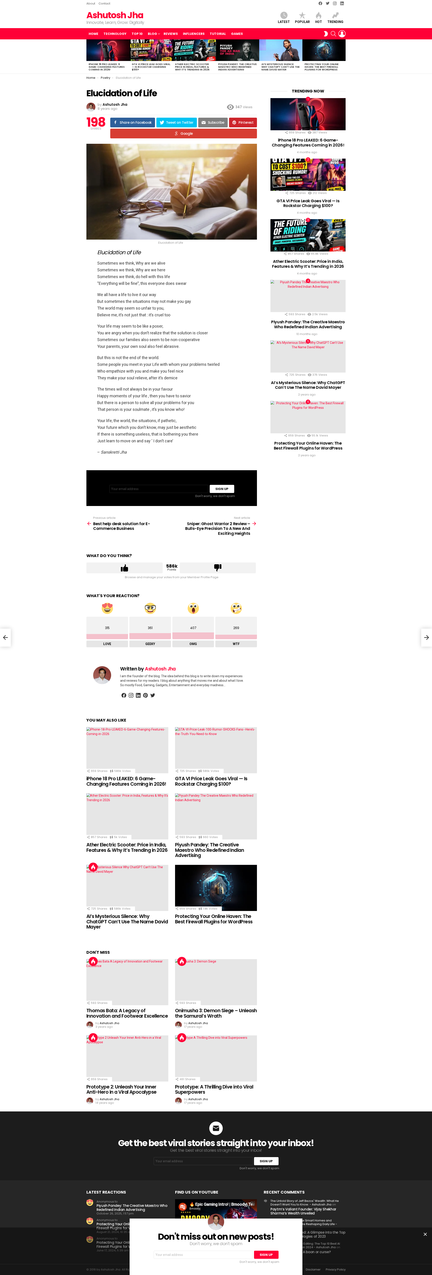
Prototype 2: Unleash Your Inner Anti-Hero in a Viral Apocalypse (121, 1089)
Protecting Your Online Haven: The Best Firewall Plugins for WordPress (322, 66)
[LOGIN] (342, 33)
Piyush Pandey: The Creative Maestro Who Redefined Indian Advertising (237, 66)
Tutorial (218, 33)
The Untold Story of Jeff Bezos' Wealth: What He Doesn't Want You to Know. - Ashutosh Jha (304, 1203)
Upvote (124, 567)
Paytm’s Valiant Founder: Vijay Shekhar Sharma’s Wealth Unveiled (303, 1211)
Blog (152, 33)
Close (425, 1234)
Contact (104, 3)
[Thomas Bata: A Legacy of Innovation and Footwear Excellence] (127, 982)
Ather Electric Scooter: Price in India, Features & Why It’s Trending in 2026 (192, 66)
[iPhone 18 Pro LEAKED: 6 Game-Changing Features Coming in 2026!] (108, 50)
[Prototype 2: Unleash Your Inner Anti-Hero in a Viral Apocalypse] (127, 1058)
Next (343, 56)
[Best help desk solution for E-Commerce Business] (5, 638)
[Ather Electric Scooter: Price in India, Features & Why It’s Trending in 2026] (194, 50)
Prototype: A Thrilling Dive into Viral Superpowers (214, 1089)
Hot (318, 22)
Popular (302, 22)
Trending (335, 22)
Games (237, 33)
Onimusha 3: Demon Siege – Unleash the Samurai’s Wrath (216, 1013)
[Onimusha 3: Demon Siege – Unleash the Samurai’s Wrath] (216, 982)
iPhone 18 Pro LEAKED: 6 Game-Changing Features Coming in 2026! (107, 66)
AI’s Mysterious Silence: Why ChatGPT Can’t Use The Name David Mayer (280, 66)
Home (93, 33)
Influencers (194, 33)
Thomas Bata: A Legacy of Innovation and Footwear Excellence (127, 1013)
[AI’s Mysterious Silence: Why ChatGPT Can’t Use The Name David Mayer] (280, 50)
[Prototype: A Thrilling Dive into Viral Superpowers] (216, 1058)
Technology (115, 33)
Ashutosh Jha (114, 15)
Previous (88, 56)
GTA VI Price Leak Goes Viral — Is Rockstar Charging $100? (151, 66)
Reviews (171, 33)
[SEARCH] (333, 33)
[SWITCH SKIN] (325, 33)
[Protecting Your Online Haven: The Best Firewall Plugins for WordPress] (324, 50)
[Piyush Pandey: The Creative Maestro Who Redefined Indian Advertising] (237, 50)
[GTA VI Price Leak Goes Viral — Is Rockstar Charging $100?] (151, 50)
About (90, 3)
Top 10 (137, 33)
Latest (284, 22)
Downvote (218, 567)
